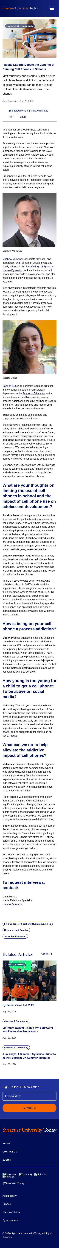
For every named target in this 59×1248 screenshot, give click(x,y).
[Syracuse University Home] (20, 8)
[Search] (42, 8)
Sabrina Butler (10, 386)
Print (10, 116)
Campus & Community (20, 26)
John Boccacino (10, 101)
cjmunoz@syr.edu (12, 904)
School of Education (33, 393)
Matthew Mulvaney (13, 259)
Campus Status (11, 1212)
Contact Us (10, 1151)
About (6, 1143)
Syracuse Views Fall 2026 (18, 1005)
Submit (28, 1108)
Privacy (7, 1204)
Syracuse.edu (10, 1220)
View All (46, 953)
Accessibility (10, 1196)
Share (22, 116)
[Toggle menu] (51, 8)
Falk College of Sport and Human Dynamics (27, 924)
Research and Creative (16, 930)
